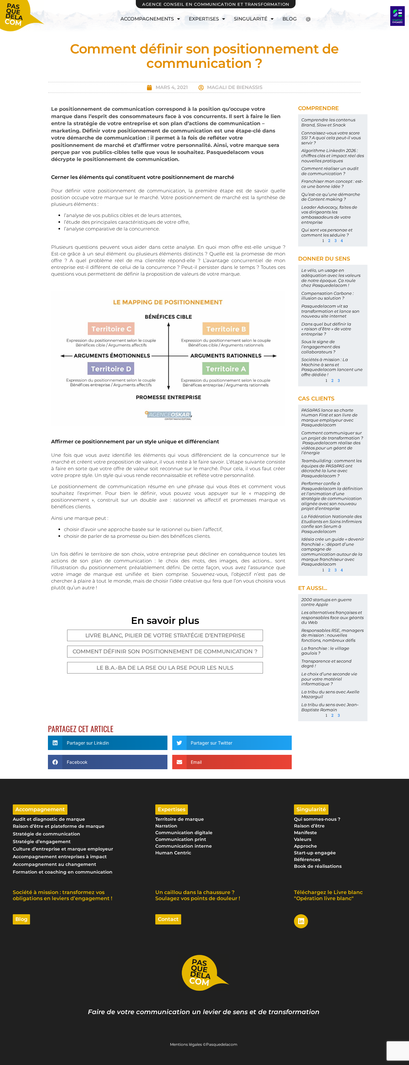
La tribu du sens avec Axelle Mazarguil (330, 694)
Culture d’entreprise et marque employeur (63, 849)
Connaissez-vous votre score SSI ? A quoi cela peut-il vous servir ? (331, 137)
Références (307, 859)
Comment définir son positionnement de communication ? (165, 651)
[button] (107, 743)
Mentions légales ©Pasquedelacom (203, 1044)
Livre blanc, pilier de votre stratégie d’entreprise (165, 635)
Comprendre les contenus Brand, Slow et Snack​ (328, 122)
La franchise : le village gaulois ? (325, 651)
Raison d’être (309, 826)
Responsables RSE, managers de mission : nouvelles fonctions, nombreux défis (332, 635)
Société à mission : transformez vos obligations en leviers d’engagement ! (62, 895)
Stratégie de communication (46, 834)
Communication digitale (183, 832)
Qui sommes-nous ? (317, 819)
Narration (166, 826)
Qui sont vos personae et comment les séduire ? (326, 232)
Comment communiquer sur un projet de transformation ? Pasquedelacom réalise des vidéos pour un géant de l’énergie (332, 442)
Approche (305, 846)
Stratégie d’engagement (42, 841)
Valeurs (302, 839)
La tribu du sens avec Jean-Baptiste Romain (330, 707)
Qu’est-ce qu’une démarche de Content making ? (330, 197)
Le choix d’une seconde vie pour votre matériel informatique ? (329, 678)
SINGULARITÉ (250, 19)
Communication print (180, 839)
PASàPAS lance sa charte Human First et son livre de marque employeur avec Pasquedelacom (329, 417)
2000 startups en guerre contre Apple (326, 602)
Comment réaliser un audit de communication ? (330, 171)
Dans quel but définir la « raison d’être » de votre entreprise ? (326, 328)
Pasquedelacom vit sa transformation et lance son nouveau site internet (330, 311)
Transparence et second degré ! (326, 663)
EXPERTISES (204, 19)
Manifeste (305, 832)
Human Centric (173, 853)
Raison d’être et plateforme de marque (58, 826)
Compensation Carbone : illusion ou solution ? (327, 296)
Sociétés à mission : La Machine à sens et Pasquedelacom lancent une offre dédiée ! (332, 367)
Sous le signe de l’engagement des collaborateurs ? (320, 346)
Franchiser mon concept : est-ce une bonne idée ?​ (332, 184)
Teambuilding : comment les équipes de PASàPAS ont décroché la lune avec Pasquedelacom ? (331, 468)
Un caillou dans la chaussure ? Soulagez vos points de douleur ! (197, 895)
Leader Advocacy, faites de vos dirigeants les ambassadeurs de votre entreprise (329, 215)
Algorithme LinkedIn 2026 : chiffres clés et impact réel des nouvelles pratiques (332, 155)
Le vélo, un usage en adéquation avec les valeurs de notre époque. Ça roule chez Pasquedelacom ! (330, 278)
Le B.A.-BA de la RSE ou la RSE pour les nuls (165, 668)
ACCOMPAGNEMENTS (147, 19)
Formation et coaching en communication (62, 872)
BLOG (289, 19)
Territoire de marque (179, 819)
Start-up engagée (315, 853)
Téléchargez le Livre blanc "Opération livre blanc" (328, 895)
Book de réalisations (318, 866)
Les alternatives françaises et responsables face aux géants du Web (332, 617)
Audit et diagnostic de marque (49, 819)
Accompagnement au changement (54, 864)
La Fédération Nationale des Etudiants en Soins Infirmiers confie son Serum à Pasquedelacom (331, 524)
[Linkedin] (301, 921)
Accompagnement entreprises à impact (60, 856)
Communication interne (183, 846)
